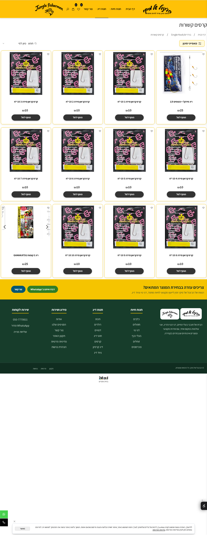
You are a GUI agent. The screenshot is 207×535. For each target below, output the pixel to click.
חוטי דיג (98, 336)
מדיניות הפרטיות (159, 530)
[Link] (49, 9)
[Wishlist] (78, 5)
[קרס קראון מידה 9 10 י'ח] (129, 247)
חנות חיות (116, 9)
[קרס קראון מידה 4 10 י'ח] (181, 171)
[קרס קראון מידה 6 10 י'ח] (77, 171)
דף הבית (130, 9)
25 (181, 110)
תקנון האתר (59, 336)
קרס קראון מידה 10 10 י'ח (77, 255)
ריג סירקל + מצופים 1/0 (181, 101)
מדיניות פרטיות (59, 341)
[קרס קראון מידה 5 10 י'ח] (129, 171)
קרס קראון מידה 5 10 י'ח (129, 178)
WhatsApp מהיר (20, 325)
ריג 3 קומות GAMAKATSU (26, 255)
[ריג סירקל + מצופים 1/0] (181, 94)
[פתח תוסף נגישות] (204, 506)
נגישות (35, 368)
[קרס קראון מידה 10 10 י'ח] (77, 247)
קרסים (97, 341)
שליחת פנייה (20, 332)
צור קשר (88, 9)
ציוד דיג (98, 352)
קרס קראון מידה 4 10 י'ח (181, 178)
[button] (181, 117)
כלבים (136, 319)
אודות (59, 319)
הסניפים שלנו (59, 324)
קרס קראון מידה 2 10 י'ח (78, 101)
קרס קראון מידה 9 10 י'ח (129, 255)
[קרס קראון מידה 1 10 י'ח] (129, 94)
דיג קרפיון (98, 347)
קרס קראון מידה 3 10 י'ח (26, 101)
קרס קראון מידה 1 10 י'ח (129, 101)
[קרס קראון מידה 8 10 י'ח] (181, 247)
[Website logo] (155, 8)
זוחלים (136, 341)
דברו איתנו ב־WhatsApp (43, 289)
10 (129, 110)
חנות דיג (101, 9)
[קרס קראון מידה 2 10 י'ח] (77, 94)
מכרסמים (137, 347)
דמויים (98, 330)
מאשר (22, 529)
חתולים (136, 324)
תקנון (51, 368)
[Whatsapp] (4, 515)
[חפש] (67, 5)
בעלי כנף (136, 336)
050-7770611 (20, 319)
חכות (97, 319)
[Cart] (73, 5)
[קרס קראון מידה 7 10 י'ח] (26, 171)
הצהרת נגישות (59, 347)
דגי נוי (136, 330)
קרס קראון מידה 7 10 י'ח (26, 178)
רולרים (97, 324)
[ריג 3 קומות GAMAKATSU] (26, 238)
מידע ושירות (59, 310)
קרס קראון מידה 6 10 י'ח (78, 178)
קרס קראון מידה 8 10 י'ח (181, 255)
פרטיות (43, 368)
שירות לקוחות (20, 310)
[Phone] (4, 523)
